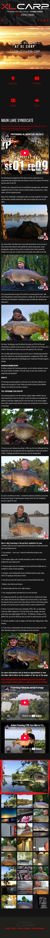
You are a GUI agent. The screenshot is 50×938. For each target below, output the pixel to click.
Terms (13, 928)
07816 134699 (27, 15)
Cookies (27, 928)
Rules (8, 928)
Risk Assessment (38, 928)
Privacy (20, 928)
